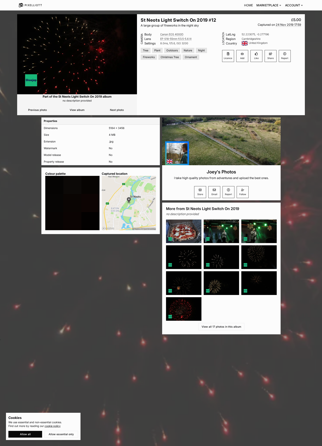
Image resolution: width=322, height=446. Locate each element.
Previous (37, 109)
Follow (242, 194)
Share (270, 58)
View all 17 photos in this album (221, 326)
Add (242, 58)
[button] (288, 25)
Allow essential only (61, 434)
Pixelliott (33, 5)
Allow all (25, 434)
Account (292, 5)
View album (77, 109)
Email (214, 194)
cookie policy (53, 426)
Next (117, 109)
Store (200, 194)
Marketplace (267, 5)
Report (284, 58)
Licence (228, 58)
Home (248, 5)
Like (256, 58)
